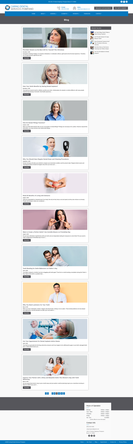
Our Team (89, 442)
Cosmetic (64, 13)
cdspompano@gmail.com (92, 429)
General (53, 13)
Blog (96, 442)
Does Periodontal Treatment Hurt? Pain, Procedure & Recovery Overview (102, 43)
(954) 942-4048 (90, 426)
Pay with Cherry (120, 8)
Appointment (103, 442)
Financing (87, 13)
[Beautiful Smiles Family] (19, 8)
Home (33, 13)
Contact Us (113, 442)
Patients (75, 13)
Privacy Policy (123, 442)
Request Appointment (103, 8)
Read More (26, 58)
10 (59, 393)
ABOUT (43, 13)
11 (61, 393)
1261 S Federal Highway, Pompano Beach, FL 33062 (63, 1)
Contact (98, 13)
